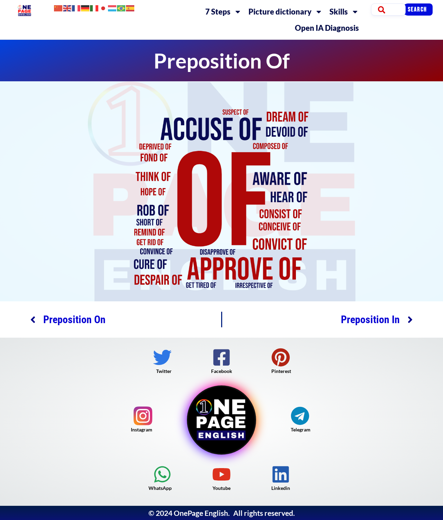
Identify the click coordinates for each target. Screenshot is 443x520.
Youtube (221, 488)
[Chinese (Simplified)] (58, 7)
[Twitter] (162, 357)
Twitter (164, 371)
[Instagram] (143, 416)
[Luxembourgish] (112, 7)
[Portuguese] (121, 7)
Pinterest (281, 371)
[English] (67, 7)
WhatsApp (160, 488)
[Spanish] (130, 7)
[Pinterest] (280, 357)
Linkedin (280, 488)
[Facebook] (221, 357)
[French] (76, 7)
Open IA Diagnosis (327, 28)
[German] (85, 7)
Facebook (221, 371)
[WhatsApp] (162, 474)
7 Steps (217, 11)
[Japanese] (103, 7)
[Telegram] (300, 416)
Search (417, 9)
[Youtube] (221, 474)
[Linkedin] (280, 474)
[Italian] (94, 7)
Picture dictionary (279, 11)
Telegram (300, 429)
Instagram (141, 429)
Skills (338, 11)
